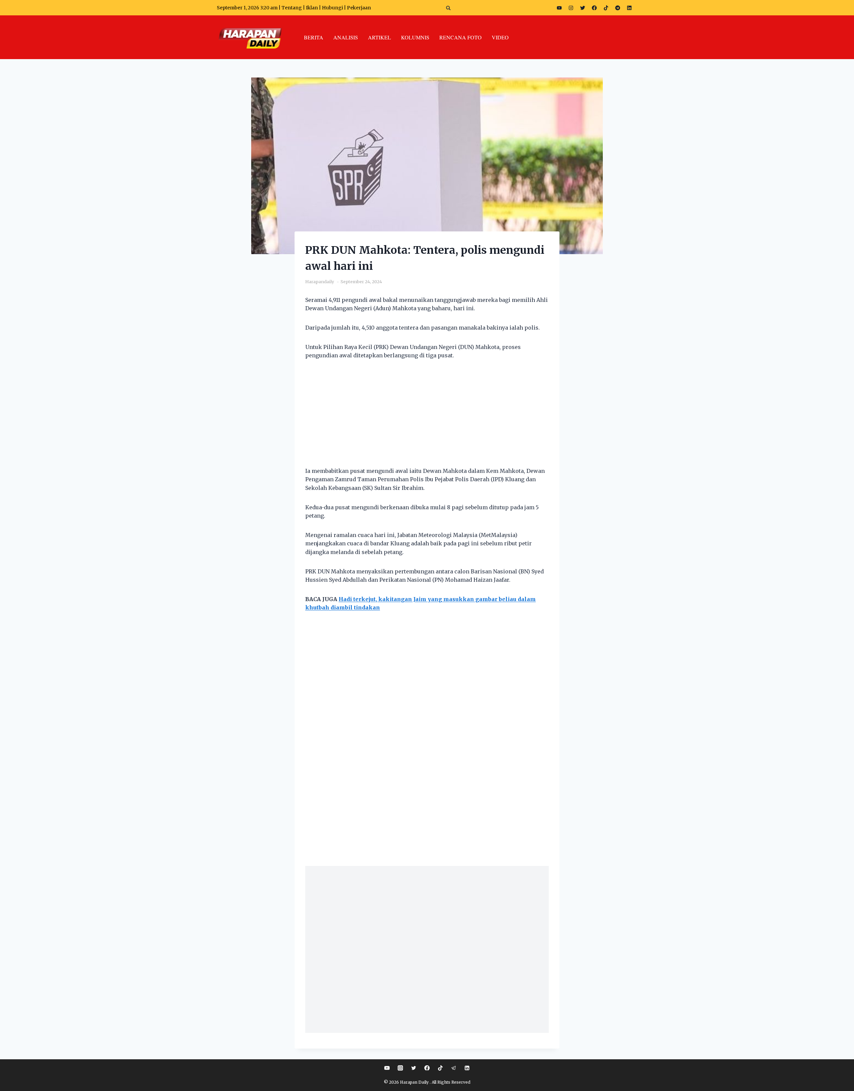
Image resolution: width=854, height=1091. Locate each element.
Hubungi (332, 8)
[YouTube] (387, 1068)
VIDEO (500, 37)
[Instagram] (571, 8)
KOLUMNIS (415, 37)
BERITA (313, 37)
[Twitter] (582, 8)
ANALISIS (345, 37)
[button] (448, 8)
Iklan (312, 8)
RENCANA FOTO (460, 37)
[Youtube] (559, 8)
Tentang (292, 8)
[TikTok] (440, 1068)
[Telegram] (617, 8)
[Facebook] (594, 8)
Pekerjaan (359, 8)
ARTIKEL (379, 37)
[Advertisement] (427, 417)
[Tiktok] (606, 8)
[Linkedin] (467, 1068)
